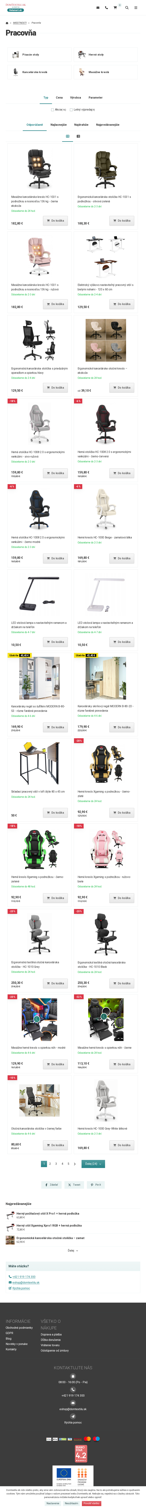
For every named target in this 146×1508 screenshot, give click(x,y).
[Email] (98, 7)
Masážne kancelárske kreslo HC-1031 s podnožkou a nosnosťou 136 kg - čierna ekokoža (35, 201)
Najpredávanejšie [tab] (107, 124)
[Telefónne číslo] (106, 7)
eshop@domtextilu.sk (26, 1282)
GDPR (9, 1333)
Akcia (60, 109)
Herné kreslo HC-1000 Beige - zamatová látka (104, 537)
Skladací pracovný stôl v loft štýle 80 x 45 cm (38, 791)
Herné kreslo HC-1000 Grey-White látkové (102, 1128)
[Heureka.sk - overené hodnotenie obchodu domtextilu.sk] (66, 1453)
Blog (8, 1338)
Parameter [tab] (96, 97)
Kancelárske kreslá (34, 72)
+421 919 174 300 (23, 1277)
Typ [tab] (45, 97)
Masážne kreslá (99, 72)
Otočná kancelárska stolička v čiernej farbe (36, 1128)
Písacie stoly (30, 54)
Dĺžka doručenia (51, 1340)
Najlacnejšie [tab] (59, 124)
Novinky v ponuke (17, 1344)
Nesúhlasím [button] (71, 1503)
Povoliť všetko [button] (91, 1503)
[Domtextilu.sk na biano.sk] (81, 1453)
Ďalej (71, 1250)
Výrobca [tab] (75, 97)
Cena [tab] (59, 97)
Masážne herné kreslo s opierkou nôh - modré (38, 1047)
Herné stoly (96, 54)
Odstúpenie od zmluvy (55, 1350)
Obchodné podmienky (19, 1327)
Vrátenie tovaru (50, 1345)
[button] (55, 221)
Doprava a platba (51, 1334)
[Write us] (73, 1416)
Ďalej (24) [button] (91, 1163)
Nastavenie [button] (53, 1503)
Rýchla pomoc (21, 1288)
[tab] (67, 136)
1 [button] (45, 1164)
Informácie (18, 1321)
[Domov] (17, 7)
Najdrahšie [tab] (81, 124)
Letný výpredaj (84, 109)
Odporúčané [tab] (35, 124)
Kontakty (11, 1349)
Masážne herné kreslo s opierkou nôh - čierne (104, 1047)
